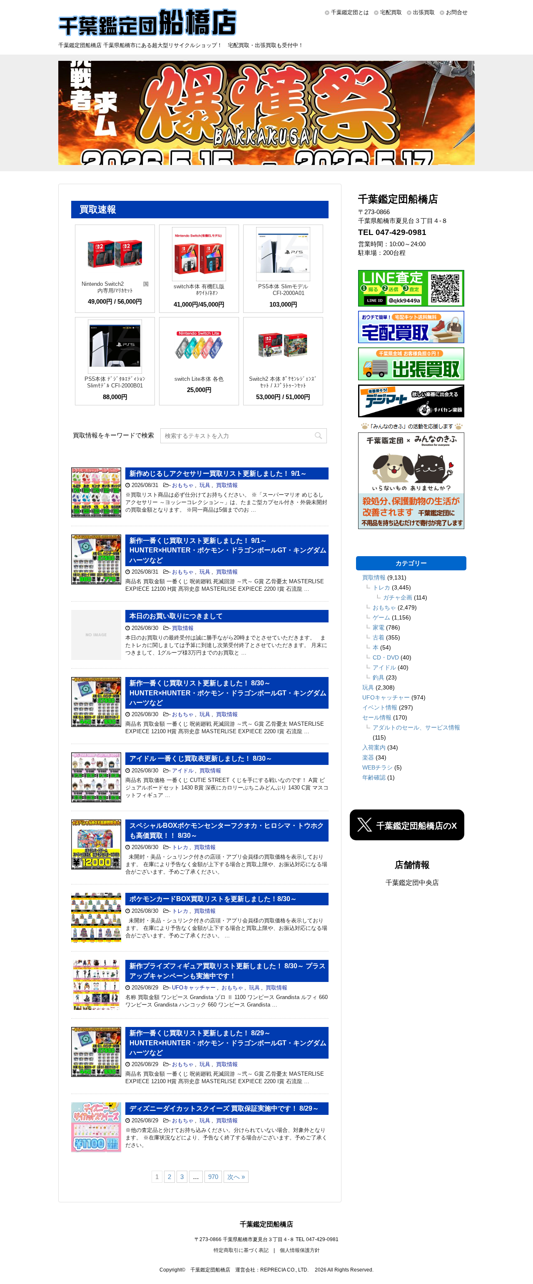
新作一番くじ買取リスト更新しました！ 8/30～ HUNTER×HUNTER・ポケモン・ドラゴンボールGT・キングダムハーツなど (228, 692)
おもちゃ (183, 485)
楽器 (368, 757)
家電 (378, 627)
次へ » (236, 1176)
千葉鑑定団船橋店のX (416, 825)
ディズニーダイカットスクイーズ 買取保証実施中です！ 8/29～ (224, 1108)
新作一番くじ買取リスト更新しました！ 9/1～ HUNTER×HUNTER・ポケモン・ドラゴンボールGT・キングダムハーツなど (228, 550)
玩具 (204, 485)
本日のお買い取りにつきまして (176, 616)
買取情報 (227, 485)
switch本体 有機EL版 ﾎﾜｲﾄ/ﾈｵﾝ (199, 289)
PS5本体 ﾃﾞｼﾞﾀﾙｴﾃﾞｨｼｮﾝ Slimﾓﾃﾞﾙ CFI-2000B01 (115, 382)
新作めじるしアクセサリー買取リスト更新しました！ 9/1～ (218, 473)
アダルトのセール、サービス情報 (416, 727)
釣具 (378, 677)
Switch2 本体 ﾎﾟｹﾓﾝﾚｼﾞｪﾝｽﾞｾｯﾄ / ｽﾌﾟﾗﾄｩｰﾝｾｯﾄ (283, 382)
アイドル (183, 770)
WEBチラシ (377, 767)
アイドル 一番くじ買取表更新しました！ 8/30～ (201, 758)
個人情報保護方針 (300, 1250)
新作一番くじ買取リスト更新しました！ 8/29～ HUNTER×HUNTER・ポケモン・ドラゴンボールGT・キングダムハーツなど (228, 1042)
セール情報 (376, 717)
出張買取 (424, 12)
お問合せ (457, 12)
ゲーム (381, 617)
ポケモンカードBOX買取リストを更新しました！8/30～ (213, 898)
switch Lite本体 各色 (199, 379)
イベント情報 (379, 707)
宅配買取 (391, 12)
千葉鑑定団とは (350, 12)
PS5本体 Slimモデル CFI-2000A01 (283, 289)
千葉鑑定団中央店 (412, 882)
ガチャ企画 (397, 597)
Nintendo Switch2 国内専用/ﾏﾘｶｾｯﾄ (115, 287)
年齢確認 (374, 777)
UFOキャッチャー (194, 987)
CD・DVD (386, 657)
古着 (378, 637)
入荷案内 (374, 747)
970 (213, 1176)
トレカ (180, 847)
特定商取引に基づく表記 (241, 1250)
